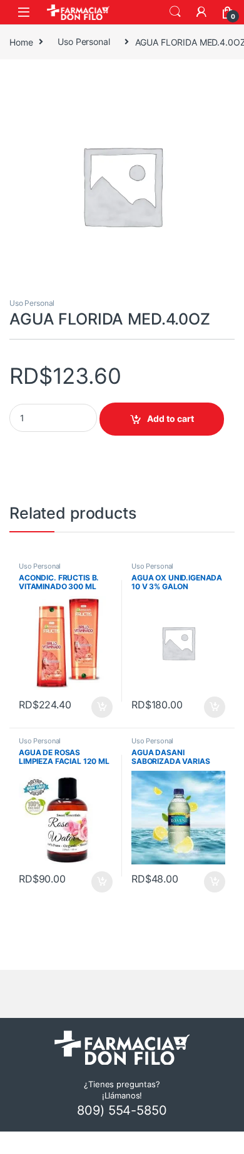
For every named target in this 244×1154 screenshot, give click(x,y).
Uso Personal (83, 41)
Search (175, 12)
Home (21, 41)
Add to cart (170, 418)
